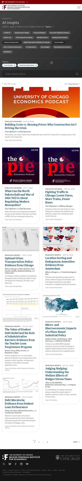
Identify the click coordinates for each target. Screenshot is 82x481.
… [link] (43, 442)
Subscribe (62, 470)
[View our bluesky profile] (10, 464)
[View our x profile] (4, 464)
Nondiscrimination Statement (12, 472)
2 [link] (38, 442)
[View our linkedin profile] (21, 464)
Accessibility (26, 472)
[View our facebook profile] (16, 464)
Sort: (66, 84)
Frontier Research (13, 470)
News (49, 470)
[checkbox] (7, 32)
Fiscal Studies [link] (8, 65)
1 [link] (34, 442)
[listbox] (49, 26)
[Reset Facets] (51, 62)
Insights (43, 470)
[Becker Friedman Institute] (38, 7)
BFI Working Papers (33, 470)
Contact (54, 470)
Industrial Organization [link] (26, 65)
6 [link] (47, 442)
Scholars (23, 470)
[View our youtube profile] (27, 464)
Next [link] (75, 442)
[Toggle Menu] (78, 7)
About (5, 470)
